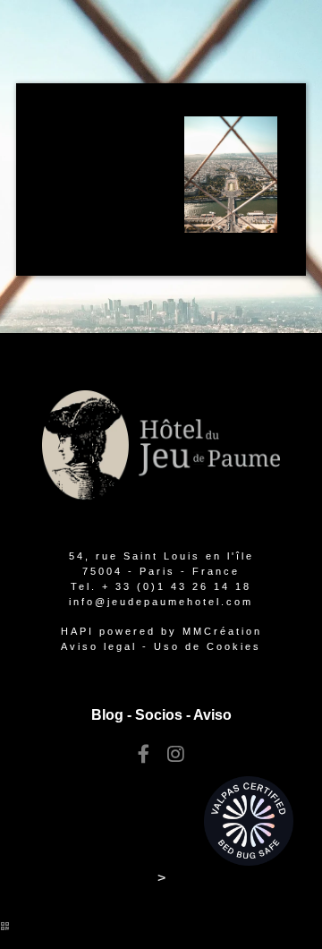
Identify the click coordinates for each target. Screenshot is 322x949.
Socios (158, 714)
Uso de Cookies (207, 646)
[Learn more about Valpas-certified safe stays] (248, 819)
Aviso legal (99, 646)
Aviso (212, 714)
